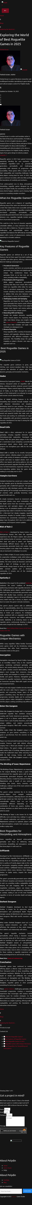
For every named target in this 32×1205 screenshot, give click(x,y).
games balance (9, 989)
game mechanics (11, 322)
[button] (16, 95)
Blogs (1, 23)
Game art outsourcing (15, 958)
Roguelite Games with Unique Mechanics (18, 1044)
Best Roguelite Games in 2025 (14, 1041)
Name (2, 1109)
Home (2, 15)
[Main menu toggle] (5, 10)
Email (2, 1112)
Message (3, 1126)
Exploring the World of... (7, 29)
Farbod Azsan (4, 49)
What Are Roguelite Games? (14, 1036)
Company (3, 1115)
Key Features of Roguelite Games (15, 1039)
